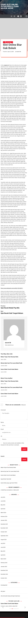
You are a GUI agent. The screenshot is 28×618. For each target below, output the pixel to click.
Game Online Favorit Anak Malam (9, 369)
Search (2, 456)
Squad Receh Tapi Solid (6, 479)
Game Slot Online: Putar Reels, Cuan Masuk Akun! (10, 6)
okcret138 (18, 51)
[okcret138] (14, 329)
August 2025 (3, 539)
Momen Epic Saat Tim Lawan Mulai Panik (11, 363)
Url (1, 436)
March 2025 (3, 558)
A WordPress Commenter (6, 490)
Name (2, 422)
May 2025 (3, 551)
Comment (3, 410)
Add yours (23, 404)
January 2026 (4, 520)
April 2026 (3, 508)
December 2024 (4, 570)
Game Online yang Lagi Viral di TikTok (9, 482)
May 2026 (3, 504)
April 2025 (3, 555)
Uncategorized (4, 585)
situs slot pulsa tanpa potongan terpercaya (10, 595)
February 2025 (4, 562)
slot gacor (3, 591)
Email (2, 429)
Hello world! (16, 490)
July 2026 (3, 497)
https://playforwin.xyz (9, 345)
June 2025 (3, 547)
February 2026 (4, 516)
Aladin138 (6, 65)
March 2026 (3, 512)
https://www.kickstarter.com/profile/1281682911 (12, 288)
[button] (3, 607)
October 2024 (4, 578)
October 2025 (4, 531)
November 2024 (4, 574)
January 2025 (4, 566)
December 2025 (4, 524)
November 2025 (4, 528)
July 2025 (3, 543)
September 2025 (4, 535)
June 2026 (3, 501)
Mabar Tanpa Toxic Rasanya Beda (9, 356)
